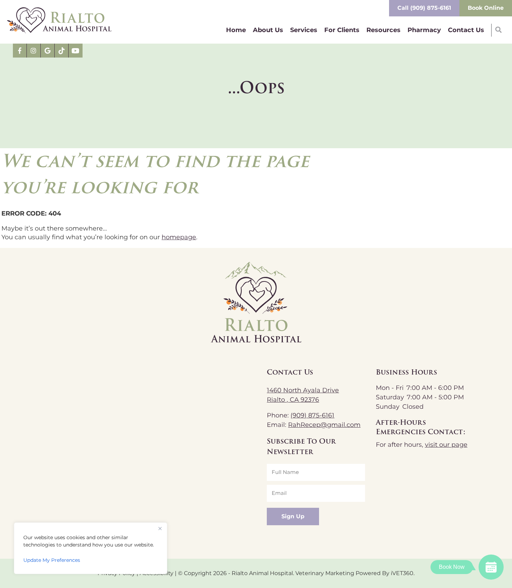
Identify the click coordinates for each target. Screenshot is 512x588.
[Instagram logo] (34, 51)
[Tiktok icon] (62, 51)
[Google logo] (48, 51)
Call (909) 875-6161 (424, 8)
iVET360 (402, 573)
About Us (268, 30)
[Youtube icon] (76, 51)
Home (236, 30)
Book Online (486, 8)
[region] (90, 548)
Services (303, 30)
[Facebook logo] (20, 51)
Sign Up (292, 516)
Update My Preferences (51, 560)
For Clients (341, 30)
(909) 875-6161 (312, 415)
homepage (179, 237)
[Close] (160, 528)
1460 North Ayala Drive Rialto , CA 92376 (303, 395)
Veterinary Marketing (324, 573)
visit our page (446, 445)
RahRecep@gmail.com (324, 425)
